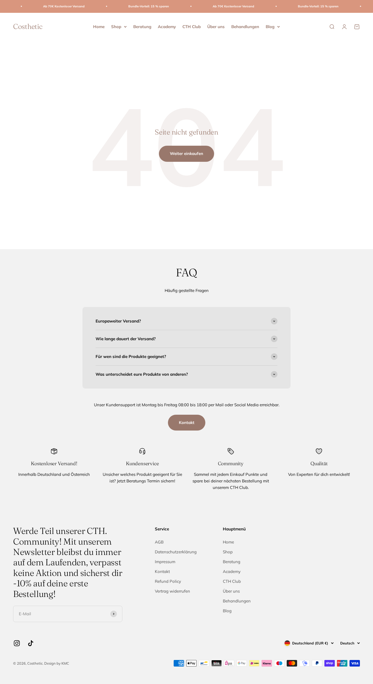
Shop (116, 26)
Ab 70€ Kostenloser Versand (55, 6)
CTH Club (191, 26)
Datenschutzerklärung (176, 551)
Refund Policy (168, 581)
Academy (167, 26)
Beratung (142, 26)
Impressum (165, 561)
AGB (159, 542)
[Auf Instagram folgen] (16, 643)
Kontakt (186, 422)
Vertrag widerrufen (172, 591)
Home (99, 26)
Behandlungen (245, 26)
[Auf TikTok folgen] (30, 643)
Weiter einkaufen (186, 153)
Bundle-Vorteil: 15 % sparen (140, 6)
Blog (270, 26)
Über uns (216, 26)
